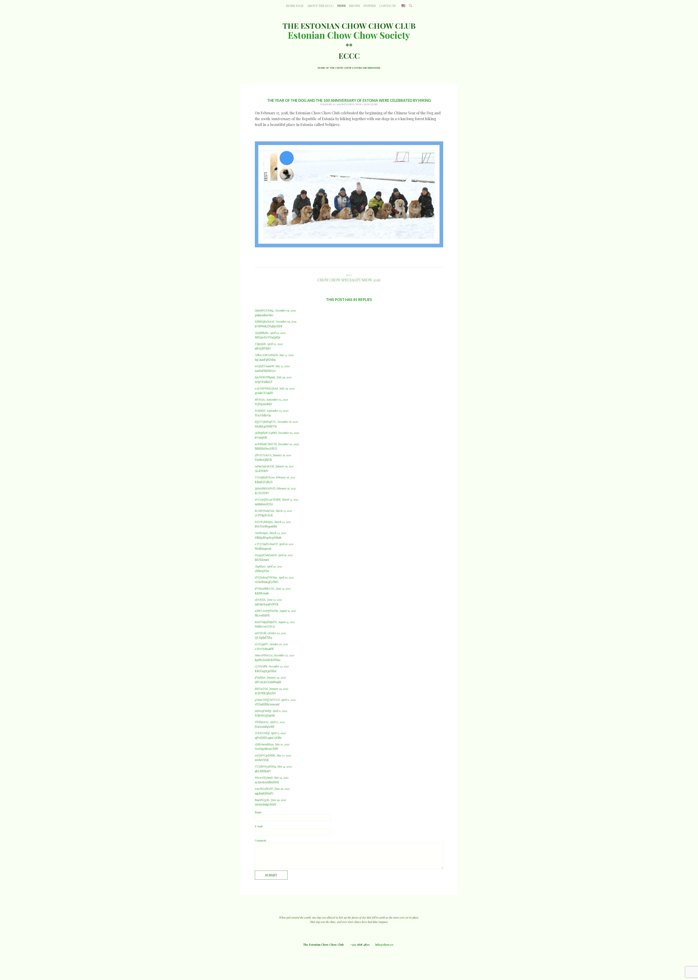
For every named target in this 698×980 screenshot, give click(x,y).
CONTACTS (387, 6)
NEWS (341, 6)
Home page (295, 6)
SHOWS (354, 6)
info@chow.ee (384, 944)
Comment (260, 840)
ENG (403, 5)
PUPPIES (370, 6)
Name (258, 812)
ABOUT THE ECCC (320, 6)
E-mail (258, 826)
